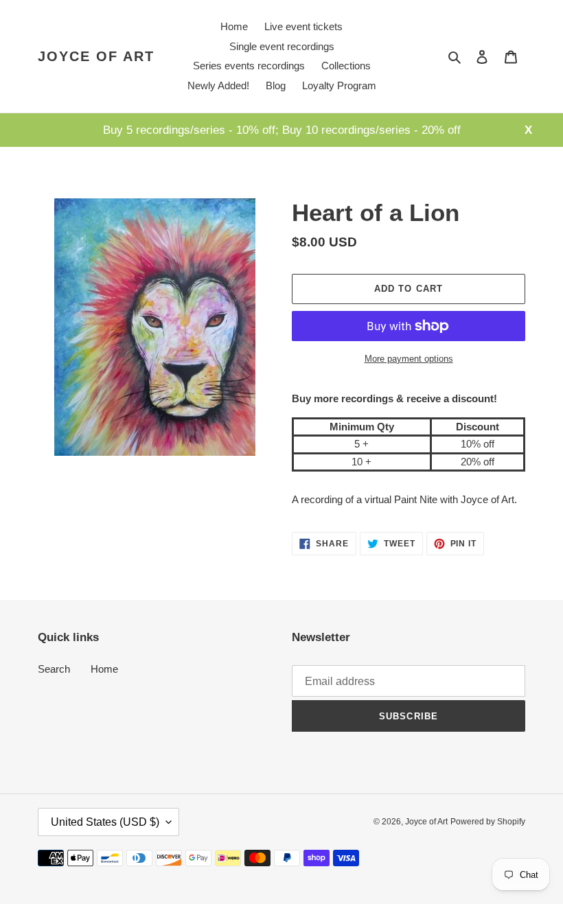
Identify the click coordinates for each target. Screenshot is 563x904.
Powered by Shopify (487, 821)
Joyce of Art (96, 56)
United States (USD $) (105, 822)
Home (104, 669)
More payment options (409, 359)
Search (54, 669)
